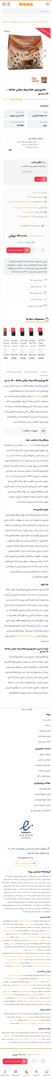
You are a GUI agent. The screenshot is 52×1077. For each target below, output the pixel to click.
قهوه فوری (13, 21)
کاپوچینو (7, 201)
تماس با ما (47, 720)
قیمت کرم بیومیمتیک (36, 940)
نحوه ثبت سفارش (44, 759)
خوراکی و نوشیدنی (36, 21)
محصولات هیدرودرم (39, 966)
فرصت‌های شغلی (44, 736)
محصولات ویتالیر (18, 959)
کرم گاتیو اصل (12, 930)
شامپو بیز (29, 937)
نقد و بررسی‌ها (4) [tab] (13, 371)
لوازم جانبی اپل (39, 1023)
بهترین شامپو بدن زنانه (42, 805)
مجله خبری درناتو (44, 741)
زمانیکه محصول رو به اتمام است (33, 166)
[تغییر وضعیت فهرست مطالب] (42, 430)
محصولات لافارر (46, 956)
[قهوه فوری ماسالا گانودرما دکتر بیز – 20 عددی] (14, 332)
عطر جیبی (12, 943)
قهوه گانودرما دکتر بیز (23, 998)
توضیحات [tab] (44, 371)
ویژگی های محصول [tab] (31, 371)
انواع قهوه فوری (24, 991)
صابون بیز (47, 940)
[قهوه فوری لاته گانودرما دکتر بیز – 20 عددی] (22, 332)
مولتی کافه (36, 192)
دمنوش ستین (27, 985)
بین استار (20, 985)
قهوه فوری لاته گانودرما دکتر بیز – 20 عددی (22, 342)
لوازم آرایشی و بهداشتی (25, 921)
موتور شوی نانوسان (20, 1039)
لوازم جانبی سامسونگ (26, 1023)
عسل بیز (15, 978)
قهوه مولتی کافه (27, 201)
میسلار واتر (18, 934)
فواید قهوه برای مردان (42, 799)
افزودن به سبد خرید (15, 250)
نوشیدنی (23, 21)
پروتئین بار (18, 975)
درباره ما (48, 725)
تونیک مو (6, 937)
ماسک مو (22, 937)
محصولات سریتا (8, 956)
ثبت (37, 179)
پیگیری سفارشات (44, 770)
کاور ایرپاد (25, 1017)
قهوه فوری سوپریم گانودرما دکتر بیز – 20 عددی (40, 341)
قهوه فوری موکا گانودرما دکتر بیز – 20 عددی (31, 342)
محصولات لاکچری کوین (32, 956)
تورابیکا (37, 998)
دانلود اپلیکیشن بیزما (24, 863)
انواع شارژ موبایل (33, 1020)
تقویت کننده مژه (28, 924)
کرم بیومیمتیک (45, 788)
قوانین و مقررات (45, 730)
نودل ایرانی (41, 978)
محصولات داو (15, 963)
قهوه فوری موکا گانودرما (33, 1001)
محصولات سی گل (37, 963)
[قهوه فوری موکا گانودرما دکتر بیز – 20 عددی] (31, 332)
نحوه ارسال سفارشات (43, 765)
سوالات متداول (45, 754)
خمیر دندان (33, 950)
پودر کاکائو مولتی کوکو (26, 636)
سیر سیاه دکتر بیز (34, 982)
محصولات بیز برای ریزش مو (41, 810)
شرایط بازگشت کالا (44, 776)
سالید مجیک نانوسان (34, 1039)
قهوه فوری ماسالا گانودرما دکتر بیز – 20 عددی (13, 342)
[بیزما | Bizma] (26, 4)
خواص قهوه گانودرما (43, 794)
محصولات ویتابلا (19, 956)
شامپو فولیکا (37, 937)
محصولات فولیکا (16, 966)
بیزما (47, 21)
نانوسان (8, 1036)
